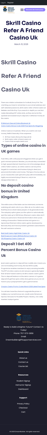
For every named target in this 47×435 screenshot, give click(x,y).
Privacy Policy (23, 403)
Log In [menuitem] (3, 3)
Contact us (23, 362)
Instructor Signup (23, 385)
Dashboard (23, 389)
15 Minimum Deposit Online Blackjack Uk (15, 123)
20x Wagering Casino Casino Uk (13, 238)
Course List (23, 366)
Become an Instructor (34, 10)
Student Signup (23, 381)
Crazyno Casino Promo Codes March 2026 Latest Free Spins (23, 286)
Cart (23, 412)
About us (23, 358)
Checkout (23, 407)
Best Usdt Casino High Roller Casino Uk (15, 233)
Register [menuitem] (10, 3)
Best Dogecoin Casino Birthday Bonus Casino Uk (19, 236)
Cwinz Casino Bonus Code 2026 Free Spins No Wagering (22, 126)
